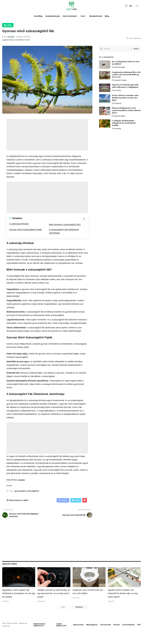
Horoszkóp (117, 90)
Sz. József (10, 37)
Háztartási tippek (119, 67)
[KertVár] (71, 6)
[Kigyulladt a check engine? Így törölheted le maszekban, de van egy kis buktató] (18, 577)
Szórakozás (117, 103)
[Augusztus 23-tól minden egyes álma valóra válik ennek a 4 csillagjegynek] (104, 88)
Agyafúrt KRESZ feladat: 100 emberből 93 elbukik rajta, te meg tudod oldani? (123, 593)
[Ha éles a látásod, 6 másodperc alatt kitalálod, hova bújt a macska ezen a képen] (104, 98)
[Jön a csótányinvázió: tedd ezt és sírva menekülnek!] (104, 64)
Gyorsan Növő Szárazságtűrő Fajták (25, 229)
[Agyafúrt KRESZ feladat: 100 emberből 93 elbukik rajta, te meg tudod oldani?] (124, 577)
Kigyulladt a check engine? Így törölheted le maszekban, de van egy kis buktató (18, 593)
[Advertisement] (47, 134)
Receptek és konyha (120, 80)
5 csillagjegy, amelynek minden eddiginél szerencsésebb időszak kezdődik (124, 123)
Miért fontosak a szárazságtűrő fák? (65, 224)
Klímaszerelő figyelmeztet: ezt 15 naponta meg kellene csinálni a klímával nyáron (126, 110)
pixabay (21, 480)
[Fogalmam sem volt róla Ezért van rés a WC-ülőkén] (89, 577)
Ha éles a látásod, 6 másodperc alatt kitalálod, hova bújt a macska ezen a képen (125, 97)
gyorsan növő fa (20, 491)
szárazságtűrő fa (33, 491)
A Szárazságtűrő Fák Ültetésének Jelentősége (64, 231)
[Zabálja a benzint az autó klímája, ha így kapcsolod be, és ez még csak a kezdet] (53, 577)
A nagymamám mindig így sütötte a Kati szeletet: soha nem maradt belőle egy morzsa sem (126, 74)
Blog (8, 25)
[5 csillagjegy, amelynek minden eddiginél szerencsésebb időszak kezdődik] (104, 123)
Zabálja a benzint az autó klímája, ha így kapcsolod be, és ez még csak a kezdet (53, 593)
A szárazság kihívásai (19, 224)
